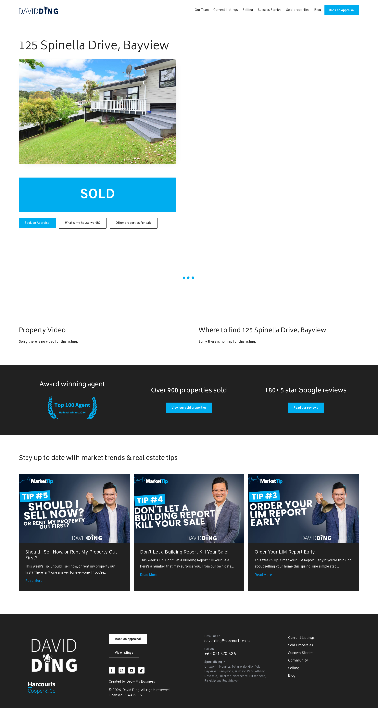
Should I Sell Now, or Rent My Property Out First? (71, 555)
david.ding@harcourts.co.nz (227, 641)
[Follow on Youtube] (131, 670)
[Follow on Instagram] (122, 670)
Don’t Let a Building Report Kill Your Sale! (184, 552)
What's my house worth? (83, 223)
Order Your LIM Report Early (285, 552)
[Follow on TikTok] (141, 670)
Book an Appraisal (37, 223)
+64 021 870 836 (220, 654)
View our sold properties (189, 408)
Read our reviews (306, 408)
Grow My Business (140, 681)
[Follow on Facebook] (112, 670)
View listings (124, 653)
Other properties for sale (134, 223)
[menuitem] (201, 10)
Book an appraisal (128, 639)
